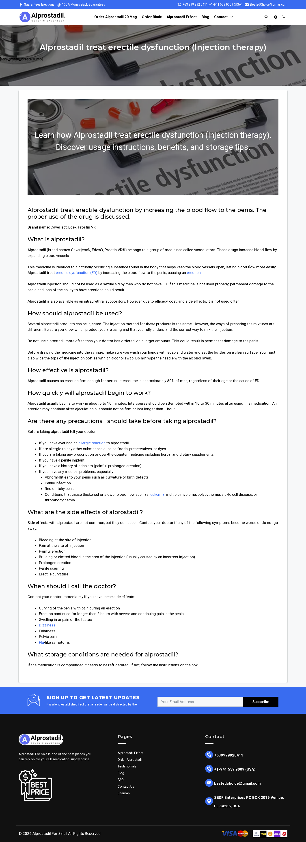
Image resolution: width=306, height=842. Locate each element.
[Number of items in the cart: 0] (284, 17)
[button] (265, 17)
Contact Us (126, 786)
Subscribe (260, 702)
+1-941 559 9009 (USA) (225, 4)
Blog (205, 17)
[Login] (276, 17)
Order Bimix (152, 17)
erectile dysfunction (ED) (76, 272)
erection (194, 272)
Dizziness (47, 625)
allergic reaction (92, 443)
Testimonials (127, 766)
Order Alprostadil (130, 760)
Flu (41, 642)
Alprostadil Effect (182, 17)
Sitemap (124, 793)
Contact (221, 17)
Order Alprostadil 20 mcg (115, 17)
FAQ (121, 780)
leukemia (156, 494)
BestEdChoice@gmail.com (268, 4)
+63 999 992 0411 (195, 4)
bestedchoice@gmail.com (237, 783)
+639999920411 (228, 755)
